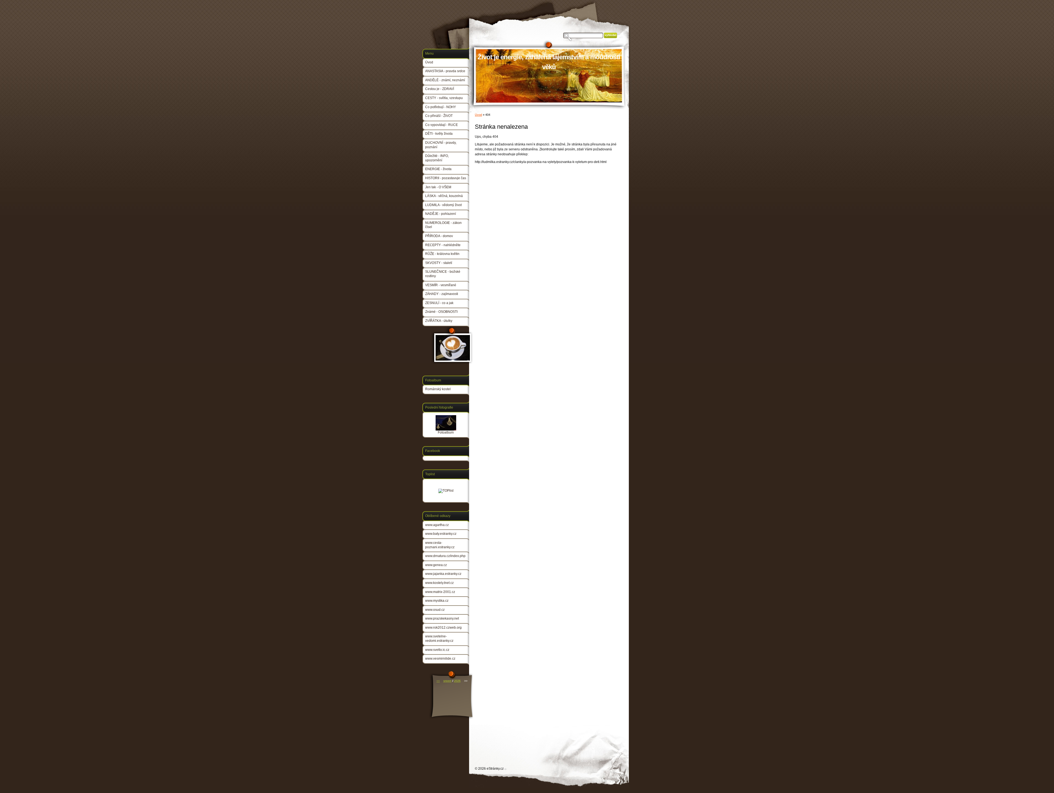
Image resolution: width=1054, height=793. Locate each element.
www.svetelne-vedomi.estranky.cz (439, 638)
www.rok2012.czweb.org (443, 627)
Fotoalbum (446, 432)
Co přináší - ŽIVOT (439, 116)
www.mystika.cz (436, 601)
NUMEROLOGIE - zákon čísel (443, 225)
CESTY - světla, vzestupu (444, 98)
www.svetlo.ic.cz (437, 650)
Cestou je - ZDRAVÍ (439, 89)
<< (438, 680)
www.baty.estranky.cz (440, 534)
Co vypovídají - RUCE (441, 125)
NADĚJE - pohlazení (440, 214)
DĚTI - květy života (439, 134)
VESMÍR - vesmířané (440, 285)
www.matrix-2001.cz (440, 592)
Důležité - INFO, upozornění (437, 158)
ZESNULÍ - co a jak (439, 303)
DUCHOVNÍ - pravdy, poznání (440, 145)
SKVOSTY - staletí (438, 263)
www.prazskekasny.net (442, 618)
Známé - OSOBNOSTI (441, 312)
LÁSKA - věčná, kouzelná (444, 196)
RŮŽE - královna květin (442, 254)
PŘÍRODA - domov (439, 236)
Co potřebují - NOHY (440, 107)
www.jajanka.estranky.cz (443, 574)
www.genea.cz (436, 565)
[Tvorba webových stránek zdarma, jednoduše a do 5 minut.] (506, 769)
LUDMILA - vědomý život (443, 205)
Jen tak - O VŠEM (438, 187)
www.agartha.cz (437, 525)
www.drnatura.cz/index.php (445, 556)
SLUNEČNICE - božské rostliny (442, 274)
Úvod (478, 114)
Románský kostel (438, 389)
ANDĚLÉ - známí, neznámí (445, 80)
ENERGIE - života (438, 169)
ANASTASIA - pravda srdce (445, 71)
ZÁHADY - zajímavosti (441, 294)
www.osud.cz (435, 610)
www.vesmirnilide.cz (440, 658)
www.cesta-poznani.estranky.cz (440, 545)
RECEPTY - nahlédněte (443, 245)
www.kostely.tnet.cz (439, 583)
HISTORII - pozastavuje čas (445, 178)
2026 (457, 680)
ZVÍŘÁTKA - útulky (438, 321)
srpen (447, 680)
